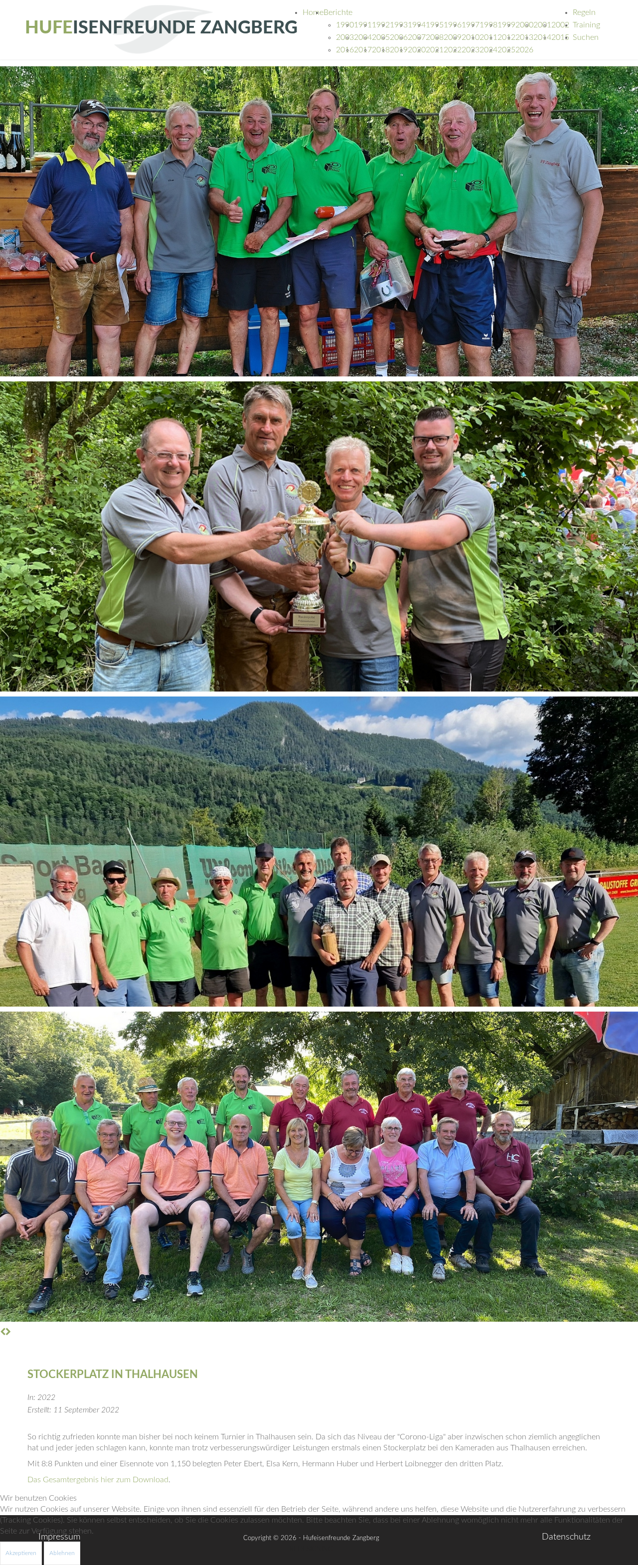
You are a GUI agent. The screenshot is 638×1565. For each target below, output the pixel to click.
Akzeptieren (20, 1553)
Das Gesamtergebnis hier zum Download (97, 1480)
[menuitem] (313, 12)
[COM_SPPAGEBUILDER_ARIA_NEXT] (8, 1332)
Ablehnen (62, 1553)
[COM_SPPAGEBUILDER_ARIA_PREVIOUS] (2, 1332)
